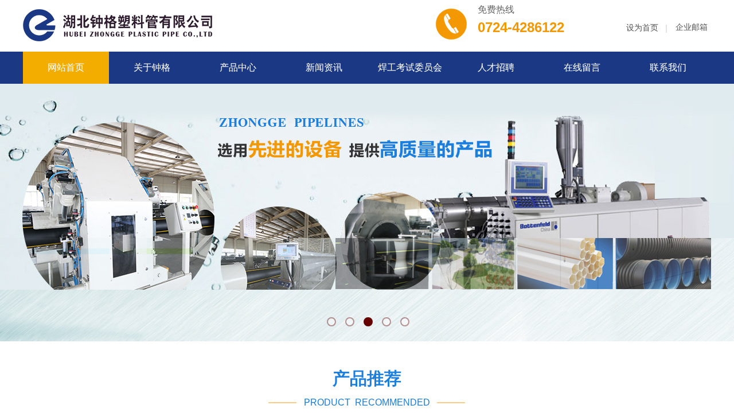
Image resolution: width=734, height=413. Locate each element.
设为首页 (642, 28)
